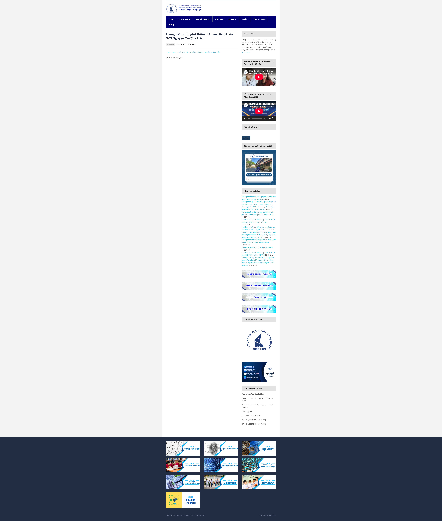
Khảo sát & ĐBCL (259, 19)
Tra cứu (245, 19)
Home (171, 19)
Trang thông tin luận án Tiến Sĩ (186, 44)
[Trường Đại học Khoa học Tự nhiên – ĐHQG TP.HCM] (184, 8)
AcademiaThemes (270, 515)
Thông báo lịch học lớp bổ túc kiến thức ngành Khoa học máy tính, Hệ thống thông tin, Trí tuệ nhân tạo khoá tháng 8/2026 (259, 234)
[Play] (245, 118)
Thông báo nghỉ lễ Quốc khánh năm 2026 (257, 247)
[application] (259, 111)
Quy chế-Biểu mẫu (203, 19)
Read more (246, 52)
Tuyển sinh (219, 19)
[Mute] (269, 118)
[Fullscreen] (273, 118)
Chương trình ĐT (184, 19)
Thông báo (232, 19)
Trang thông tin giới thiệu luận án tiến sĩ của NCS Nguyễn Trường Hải (192, 52)
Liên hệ (171, 25)
